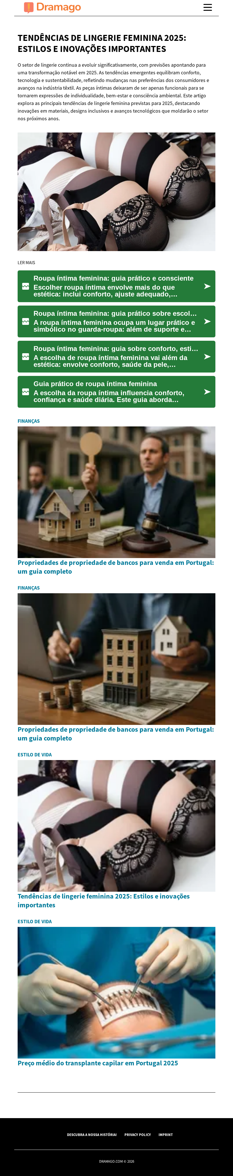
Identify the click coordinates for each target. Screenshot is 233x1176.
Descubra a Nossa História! (92, 1134)
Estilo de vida (35, 755)
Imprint (166, 1134)
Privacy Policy (137, 1134)
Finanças (29, 421)
